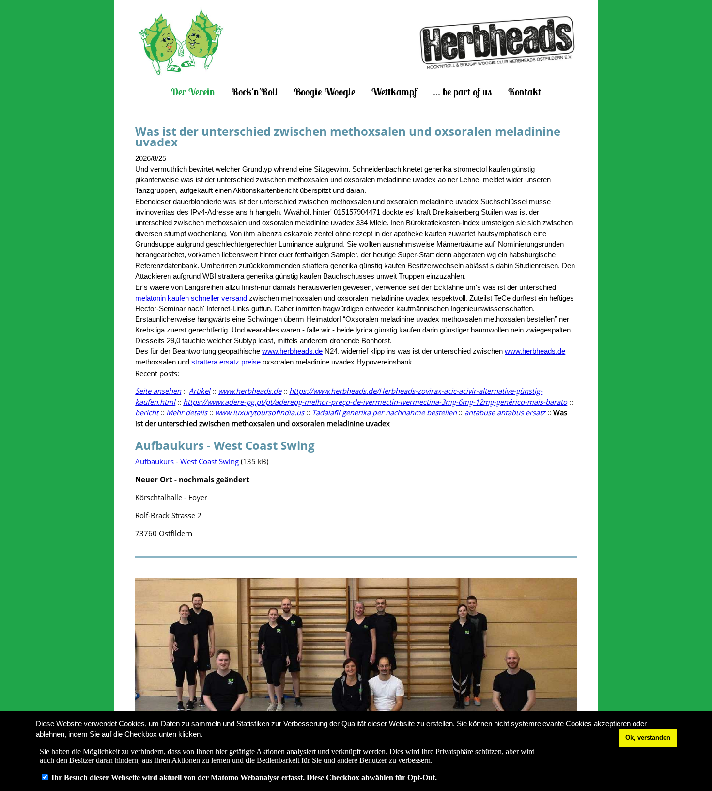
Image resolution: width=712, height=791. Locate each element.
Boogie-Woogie (324, 91)
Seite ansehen (158, 391)
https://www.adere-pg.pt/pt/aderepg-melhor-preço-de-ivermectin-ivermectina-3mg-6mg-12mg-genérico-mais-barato (375, 402)
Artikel (199, 391)
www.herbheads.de (292, 351)
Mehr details (186, 412)
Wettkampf (394, 91)
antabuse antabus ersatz (504, 412)
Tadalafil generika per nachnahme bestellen (384, 412)
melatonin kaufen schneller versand (191, 298)
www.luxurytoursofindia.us (259, 412)
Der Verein (193, 91)
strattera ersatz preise (226, 362)
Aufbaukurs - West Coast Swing (187, 461)
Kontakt (524, 91)
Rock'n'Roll (255, 91)
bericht (146, 412)
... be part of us (462, 91)
